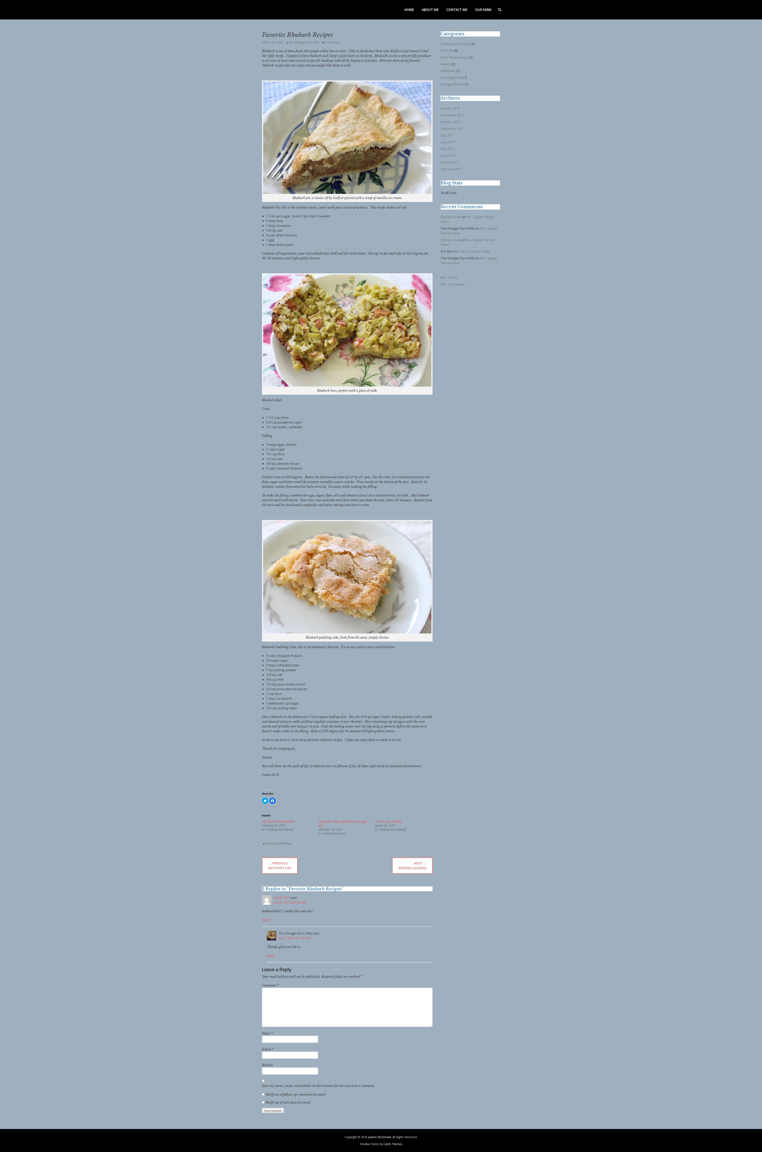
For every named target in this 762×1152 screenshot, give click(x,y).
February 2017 (451, 169)
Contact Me (456, 10)
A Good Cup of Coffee (388, 821)
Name (267, 1033)
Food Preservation (454, 57)
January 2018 (450, 108)
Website (267, 1065)
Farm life (447, 50)
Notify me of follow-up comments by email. (295, 1094)
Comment (270, 985)
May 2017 (448, 149)
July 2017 (447, 135)
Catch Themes (393, 1144)
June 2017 (448, 142)
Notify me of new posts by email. (288, 1102)
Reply (266, 920)
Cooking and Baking (278, 843)
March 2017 (449, 162)
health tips (281, 897)
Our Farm (483, 10)
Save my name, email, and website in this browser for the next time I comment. (318, 1086)
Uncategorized (451, 77)
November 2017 (452, 115)
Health (445, 64)
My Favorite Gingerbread (278, 821)
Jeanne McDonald (379, 1137)
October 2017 (451, 122)
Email (267, 1049)
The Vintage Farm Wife (303, 42)
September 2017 (453, 128)
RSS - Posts (449, 277)
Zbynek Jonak (451, 217)
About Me (430, 10)
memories (448, 71)
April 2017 (448, 155)
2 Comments (332, 42)
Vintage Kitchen (452, 84)
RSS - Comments (453, 284)
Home (409, 10)
